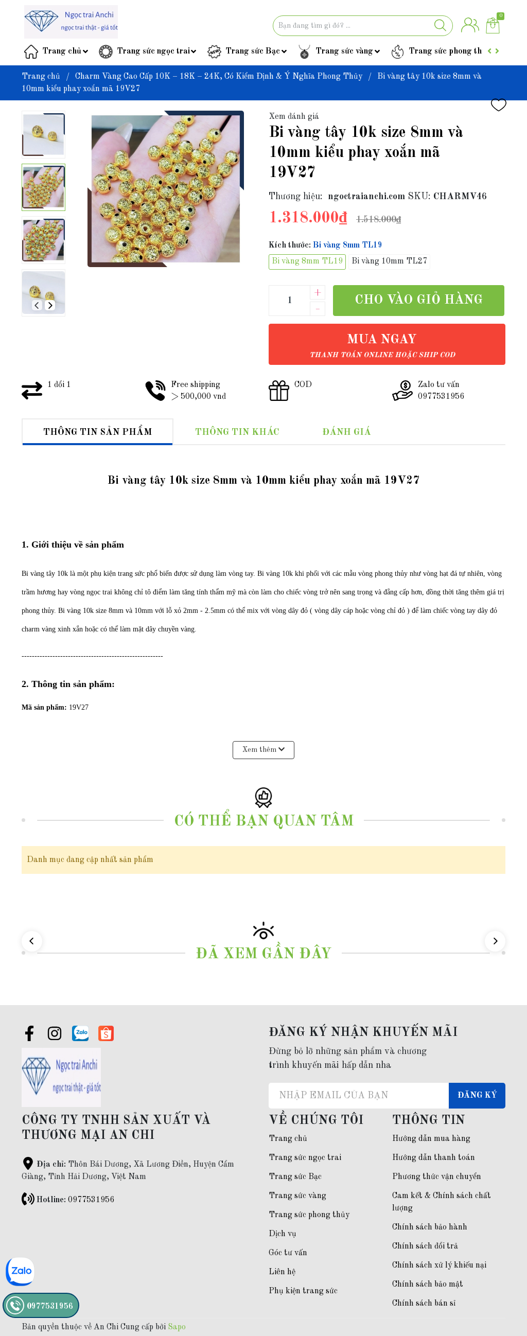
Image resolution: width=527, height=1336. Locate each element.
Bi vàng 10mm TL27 (389, 261)
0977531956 (91, 1200)
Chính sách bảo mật (427, 1284)
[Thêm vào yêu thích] (498, 105)
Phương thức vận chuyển (436, 1177)
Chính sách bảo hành (429, 1227)
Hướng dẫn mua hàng (431, 1139)
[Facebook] (29, 1035)
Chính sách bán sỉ (423, 1303)
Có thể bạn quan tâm (264, 821)
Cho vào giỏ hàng (419, 300)
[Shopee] (106, 1033)
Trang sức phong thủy (449, 51)
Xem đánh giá (294, 117)
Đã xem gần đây (263, 954)
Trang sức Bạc (252, 51)
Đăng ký (477, 1096)
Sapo (177, 1327)
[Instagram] (54, 1035)
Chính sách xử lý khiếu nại (439, 1265)
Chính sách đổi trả (425, 1246)
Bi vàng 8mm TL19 (307, 261)
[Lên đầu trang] (498, 1287)
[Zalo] (80, 1033)
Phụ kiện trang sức (303, 1291)
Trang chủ (61, 51)
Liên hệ (282, 1272)
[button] (50, 305)
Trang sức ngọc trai (153, 51)
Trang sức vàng (344, 51)
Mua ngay (382, 346)
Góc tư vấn (288, 1253)
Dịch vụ (282, 1234)
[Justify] (440, 25)
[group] (165, 189)
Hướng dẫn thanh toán (433, 1158)
